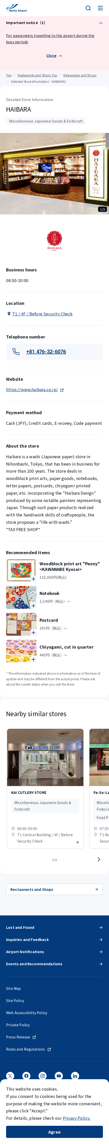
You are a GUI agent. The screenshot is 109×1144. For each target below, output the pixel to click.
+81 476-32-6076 (46, 351)
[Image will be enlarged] (21, 570)
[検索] (88, 8)
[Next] (99, 859)
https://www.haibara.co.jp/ (32, 389)
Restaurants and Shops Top (37, 75)
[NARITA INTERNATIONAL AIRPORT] (16, 8)
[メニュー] (100, 8)
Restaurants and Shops (79, 75)
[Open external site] (10, 1077)
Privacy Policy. (76, 1118)
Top (9, 75)
